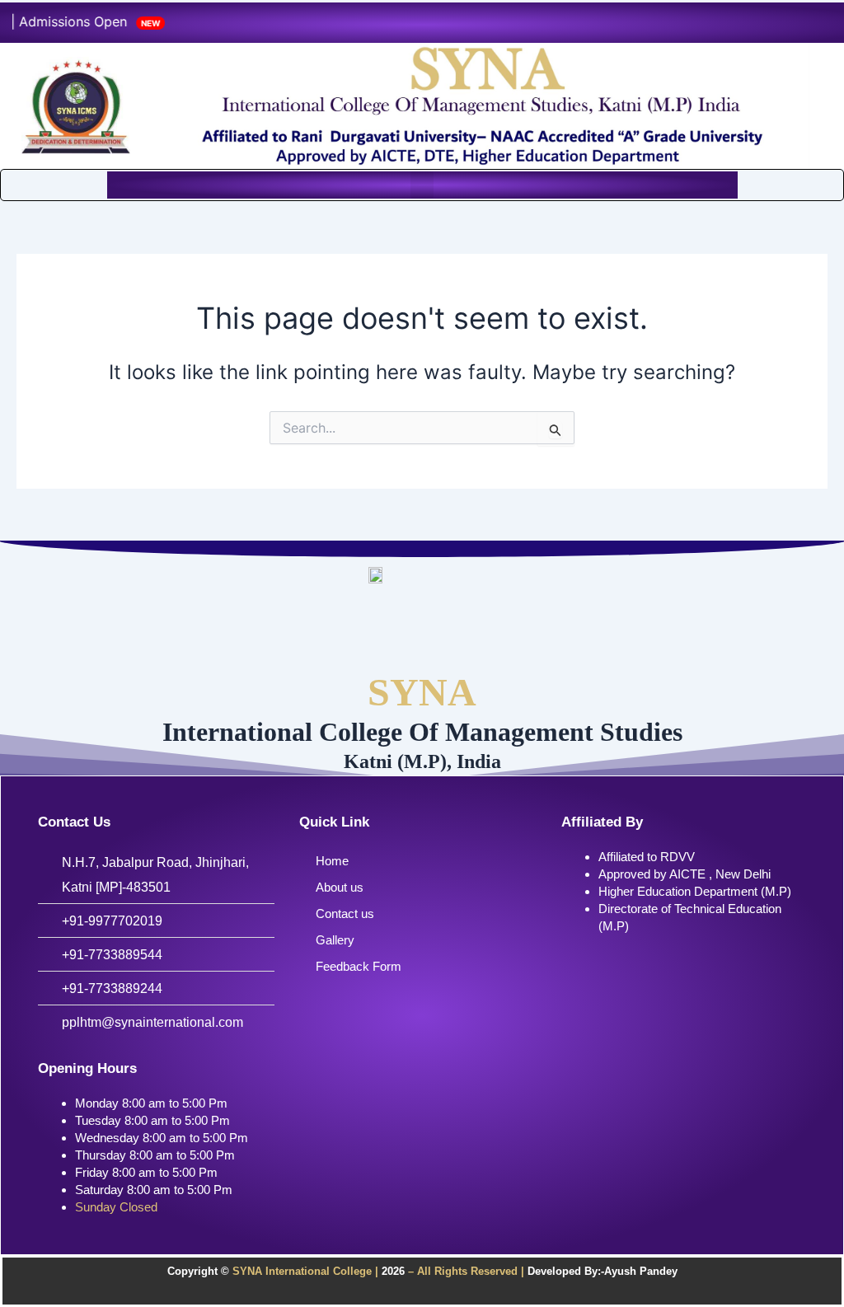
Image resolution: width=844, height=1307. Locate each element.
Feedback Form (358, 966)
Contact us (345, 913)
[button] (422, 185)
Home (332, 861)
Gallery (335, 940)
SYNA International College (300, 1271)
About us (339, 887)
